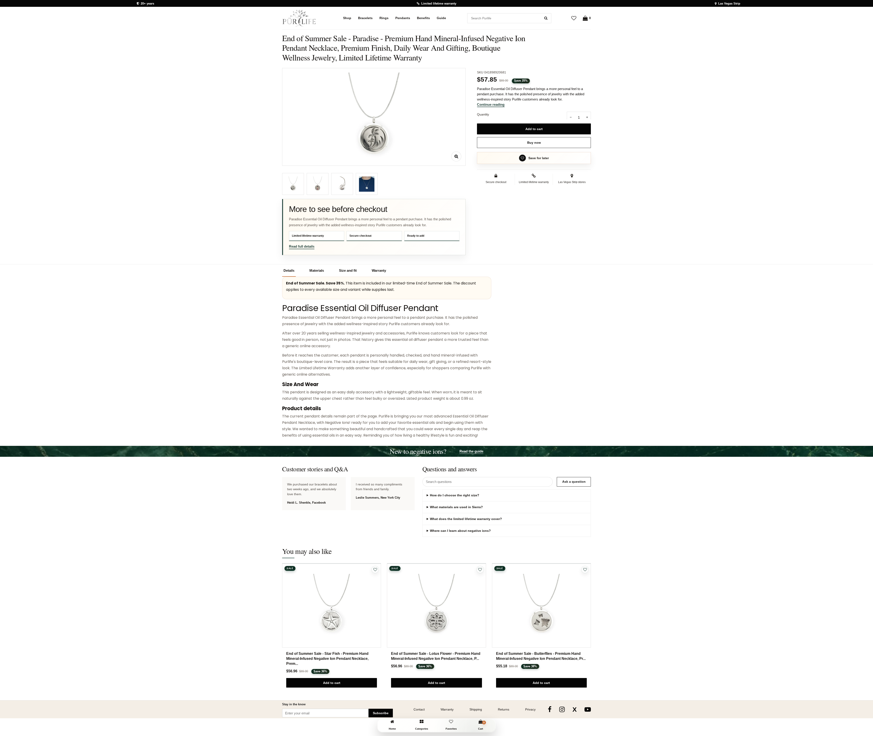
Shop (347, 18)
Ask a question (574, 481)
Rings (384, 18)
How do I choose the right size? (454, 495)
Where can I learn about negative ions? (460, 531)
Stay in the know (294, 704)
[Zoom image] (456, 156)
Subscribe (381, 713)
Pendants (402, 18)
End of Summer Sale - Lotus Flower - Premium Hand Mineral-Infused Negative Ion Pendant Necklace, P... (435, 656)
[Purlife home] (302, 18)
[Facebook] (550, 709)
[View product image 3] (342, 184)
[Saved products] (573, 18)
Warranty (379, 270)
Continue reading (490, 104)
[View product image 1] (293, 184)
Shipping (475, 709)
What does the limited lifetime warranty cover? (466, 519)
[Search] (546, 18)
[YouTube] (588, 709)
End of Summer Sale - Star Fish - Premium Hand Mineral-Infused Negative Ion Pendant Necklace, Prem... (327, 659)
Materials (316, 270)
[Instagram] (562, 709)
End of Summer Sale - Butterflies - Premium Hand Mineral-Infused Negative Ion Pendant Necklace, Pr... (541, 656)
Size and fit (348, 270)
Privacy (530, 709)
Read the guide (471, 451)
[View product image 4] (367, 184)
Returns (503, 709)
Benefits (423, 18)
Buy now (534, 142)
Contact (419, 709)
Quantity (483, 114)
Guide (441, 18)
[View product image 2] (318, 184)
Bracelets (365, 18)
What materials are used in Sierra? (456, 507)
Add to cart (534, 129)
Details (288, 270)
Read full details (301, 246)
